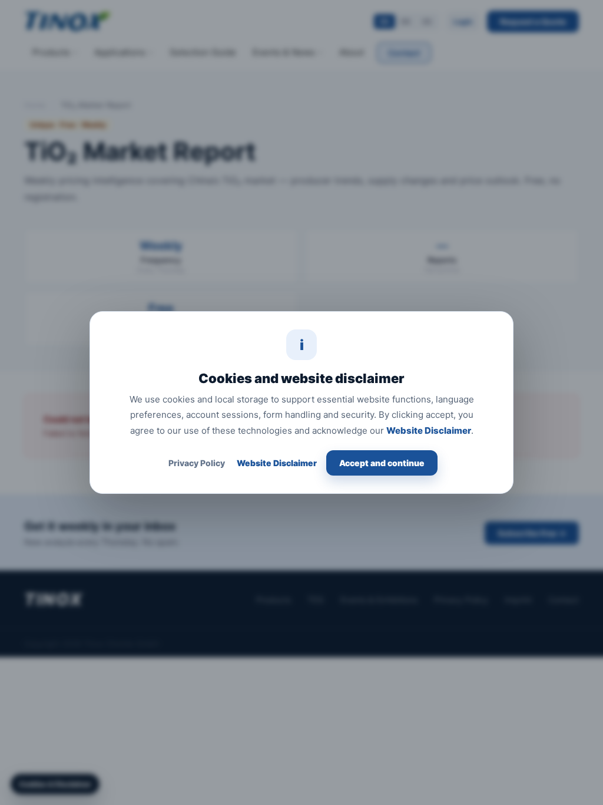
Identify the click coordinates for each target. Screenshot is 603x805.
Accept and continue (382, 463)
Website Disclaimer (428, 430)
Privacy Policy (196, 463)
